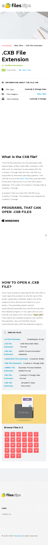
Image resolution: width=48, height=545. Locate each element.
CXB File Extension (34, 45)
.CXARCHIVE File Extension (16, 359)
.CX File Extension (12, 339)
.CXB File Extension (13, 363)
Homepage (7, 45)
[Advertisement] (24, 128)
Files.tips (17, 536)
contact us (6, 514)
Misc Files (18, 45)
